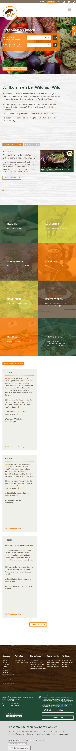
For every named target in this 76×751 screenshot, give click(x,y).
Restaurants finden (20, 660)
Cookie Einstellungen (13, 716)
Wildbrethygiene (66, 660)
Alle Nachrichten (32, 144)
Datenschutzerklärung (64, 706)
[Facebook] (69, 1)
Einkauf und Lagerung (36, 660)
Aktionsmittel (65, 664)
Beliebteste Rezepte (8, 683)
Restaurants (12, 45)
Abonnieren (58, 717)
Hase (3, 668)
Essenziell (13, 740)
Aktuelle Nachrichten (12, 144)
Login (24, 714)
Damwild (4, 660)
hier (53, 107)
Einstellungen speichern (17, 744)
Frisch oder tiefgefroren (53, 660)
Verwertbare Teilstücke (36, 662)
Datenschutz (5, 714)
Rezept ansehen (13, 68)
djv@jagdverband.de (17, 707)
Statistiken (24, 740)
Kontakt (42, 2)
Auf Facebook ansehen (13, 447)
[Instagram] (64, 1)
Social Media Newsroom (13, 363)
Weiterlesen (10, 177)
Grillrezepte (5, 677)
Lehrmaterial (65, 666)
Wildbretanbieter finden (21, 662)
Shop (59, 2)
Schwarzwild (5, 664)
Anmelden (51, 2)
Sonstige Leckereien (8, 681)
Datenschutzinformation (46, 734)
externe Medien (38, 740)
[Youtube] (74, 1)
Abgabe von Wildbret (68, 662)
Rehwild (4, 662)
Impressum (19, 714)
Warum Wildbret (51, 664)
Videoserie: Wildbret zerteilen (38, 668)
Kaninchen (5, 670)
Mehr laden (37, 624)
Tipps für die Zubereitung (37, 664)
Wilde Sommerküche (8, 675)
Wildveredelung (6, 679)
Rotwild (4, 666)
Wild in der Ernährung (53, 666)
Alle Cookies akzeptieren (19, 748)
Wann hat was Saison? (53, 662)
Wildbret (11, 37)
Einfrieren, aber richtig (36, 666)
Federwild (5, 673)
